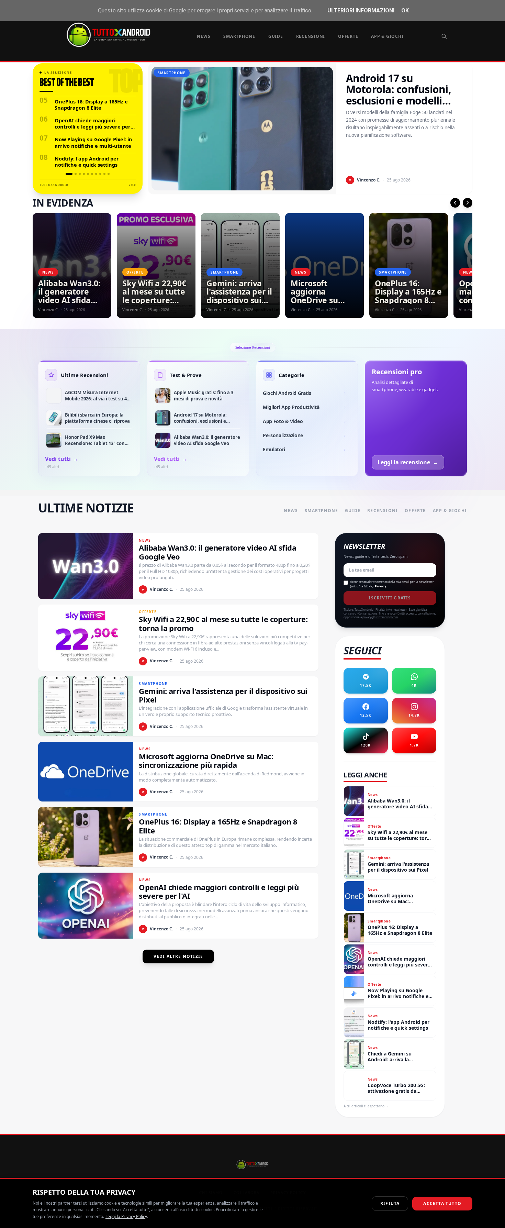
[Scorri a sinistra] (455, 203)
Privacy (380, 586)
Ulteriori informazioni (360, 10)
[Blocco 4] (84, 174)
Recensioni (310, 36)
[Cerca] (444, 36)
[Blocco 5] (88, 174)
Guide (275, 36)
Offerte (348, 36)
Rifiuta (390, 1203)
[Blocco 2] (76, 174)
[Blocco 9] (104, 174)
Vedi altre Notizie (178, 956)
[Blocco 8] (100, 174)
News (203, 36)
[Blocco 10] (109, 174)
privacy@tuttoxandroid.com (380, 617)
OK (405, 10)
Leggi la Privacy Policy (126, 1216)
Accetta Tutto (442, 1203)
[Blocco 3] (80, 174)
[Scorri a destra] (467, 203)
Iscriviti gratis (390, 598)
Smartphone (239, 36)
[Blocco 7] (96, 174)
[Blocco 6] (92, 174)
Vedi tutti (61, 459)
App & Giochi (387, 36)
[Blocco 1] (69, 174)
